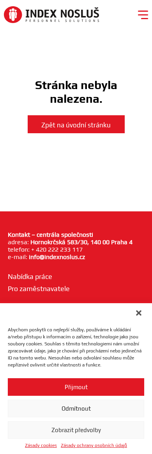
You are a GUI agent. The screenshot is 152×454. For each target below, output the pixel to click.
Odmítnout (76, 408)
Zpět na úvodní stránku (76, 125)
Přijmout (76, 387)
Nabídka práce (30, 276)
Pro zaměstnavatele (39, 288)
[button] (139, 313)
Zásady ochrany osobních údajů (94, 445)
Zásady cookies (41, 445)
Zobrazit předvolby (76, 430)
